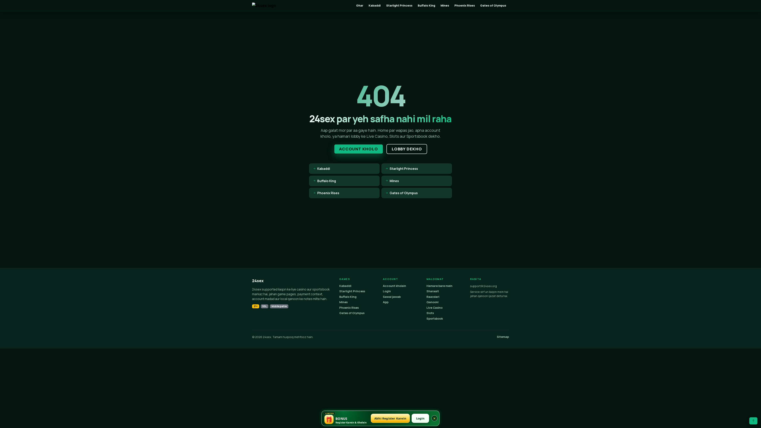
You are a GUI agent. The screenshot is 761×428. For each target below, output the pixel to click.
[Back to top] (753, 421)
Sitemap (503, 337)
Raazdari (432, 297)
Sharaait (432, 291)
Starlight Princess (399, 5)
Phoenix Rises (464, 5)
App (385, 302)
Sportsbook (434, 318)
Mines (445, 5)
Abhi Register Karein (390, 418)
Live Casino (434, 308)
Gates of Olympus (493, 5)
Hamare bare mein (439, 286)
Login (387, 291)
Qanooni (432, 302)
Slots (430, 313)
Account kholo (358, 149)
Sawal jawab (392, 297)
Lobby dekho (407, 149)
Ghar (359, 5)
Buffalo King (426, 5)
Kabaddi (375, 5)
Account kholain (394, 286)
